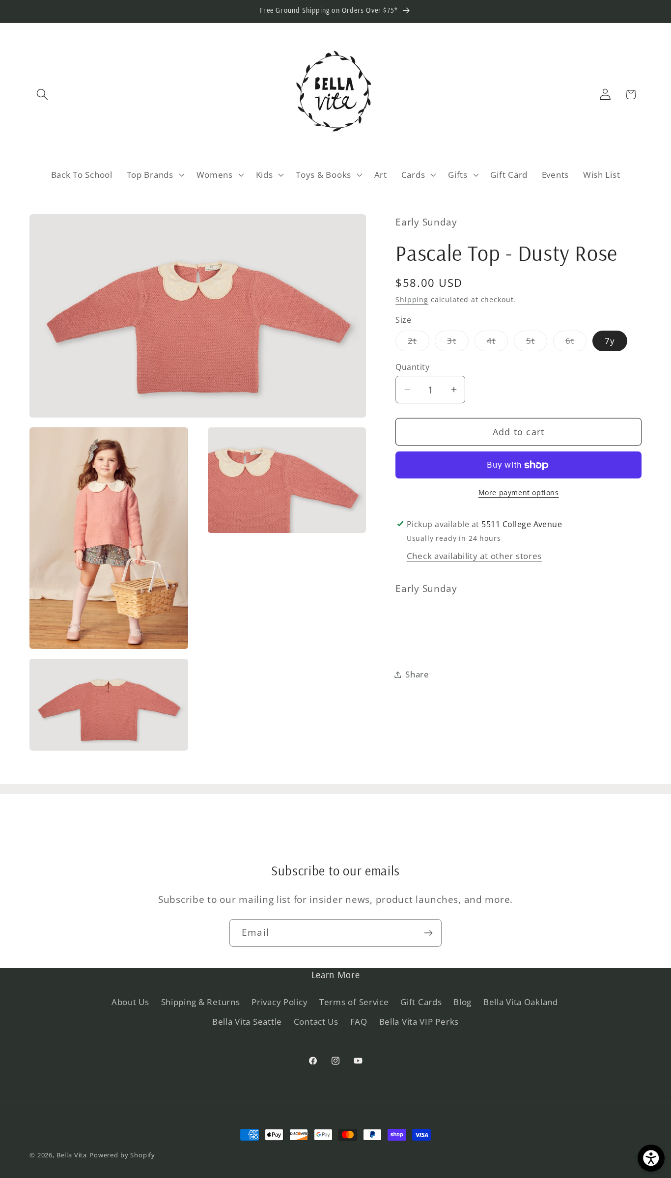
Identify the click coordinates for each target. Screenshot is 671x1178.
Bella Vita (71, 1154)
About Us (130, 1002)
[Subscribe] (428, 933)
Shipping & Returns (200, 1002)
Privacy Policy (280, 1002)
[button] (42, 95)
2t (418, 343)
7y (610, 340)
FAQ (358, 1021)
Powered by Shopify (122, 1154)
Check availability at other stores (474, 555)
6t (576, 343)
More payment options (518, 492)
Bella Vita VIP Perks (419, 1021)
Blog (462, 1002)
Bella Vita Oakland (520, 1002)
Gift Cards (421, 1002)
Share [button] (417, 674)
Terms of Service (354, 1002)
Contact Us (316, 1021)
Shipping (411, 299)
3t (457, 343)
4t (497, 343)
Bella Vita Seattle (247, 1021)
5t (536, 343)
